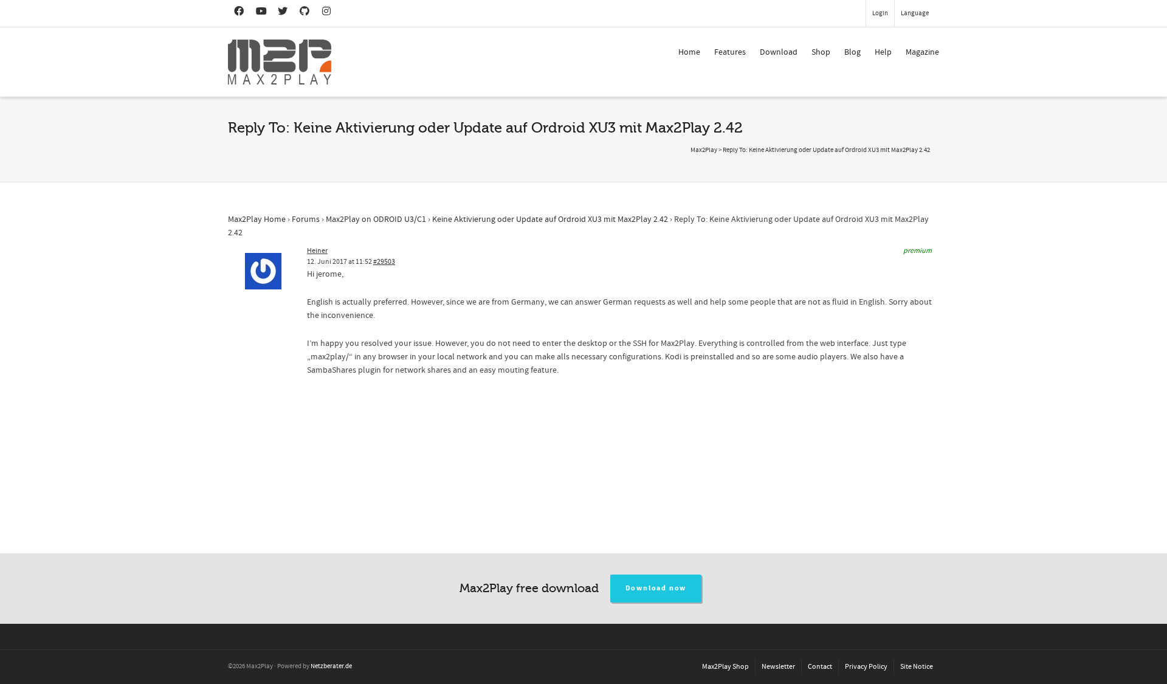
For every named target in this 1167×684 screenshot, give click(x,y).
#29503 (384, 261)
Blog (852, 52)
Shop (820, 52)
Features (730, 52)
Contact (820, 666)
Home (689, 52)
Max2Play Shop (725, 666)
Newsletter (778, 666)
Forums (306, 219)
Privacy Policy (866, 666)
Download (778, 52)
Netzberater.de (331, 666)
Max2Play (703, 150)
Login (880, 13)
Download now (656, 588)
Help (883, 52)
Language (915, 13)
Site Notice (916, 666)
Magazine (922, 52)
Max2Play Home (257, 219)
